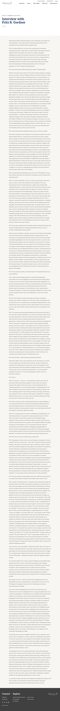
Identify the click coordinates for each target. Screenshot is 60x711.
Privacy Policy (30, 699)
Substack (4, 697)
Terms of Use (30, 697)
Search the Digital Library (19, 697)
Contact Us (4, 699)
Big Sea (6, 705)
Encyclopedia (16, 699)
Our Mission (16, 701)
